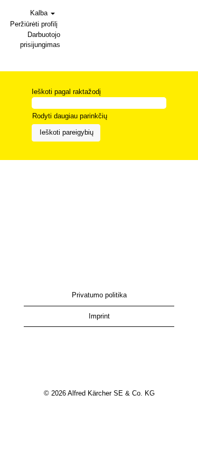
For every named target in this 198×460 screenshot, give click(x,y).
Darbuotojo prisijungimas (40, 40)
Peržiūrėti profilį (34, 24)
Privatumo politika (99, 295)
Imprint (99, 316)
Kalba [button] (40, 13)
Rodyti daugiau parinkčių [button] (69, 116)
